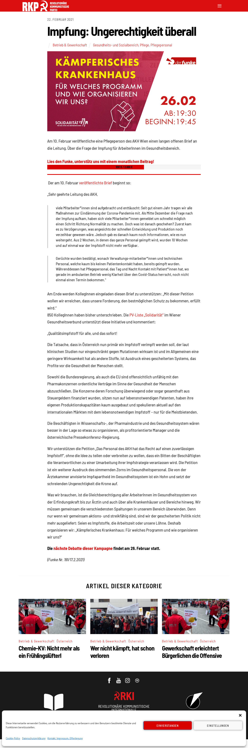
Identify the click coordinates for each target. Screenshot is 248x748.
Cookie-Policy (13, 738)
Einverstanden (168, 725)
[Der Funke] (46, 10)
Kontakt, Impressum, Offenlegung (65, 738)
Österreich (65, 641)
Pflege (144, 45)
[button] (240, 715)
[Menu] (219, 5)
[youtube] (119, 678)
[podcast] (137, 678)
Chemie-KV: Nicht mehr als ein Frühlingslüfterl (49, 651)
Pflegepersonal (161, 45)
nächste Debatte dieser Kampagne (83, 548)
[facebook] (109, 678)
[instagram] (128, 678)
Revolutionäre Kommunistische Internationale (124, 708)
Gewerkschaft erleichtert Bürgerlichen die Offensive (192, 651)
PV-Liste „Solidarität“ (146, 314)
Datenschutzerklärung (34, 738)
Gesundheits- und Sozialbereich (115, 45)
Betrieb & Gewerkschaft (70, 45)
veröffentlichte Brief (96, 182)
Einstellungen (218, 725)
